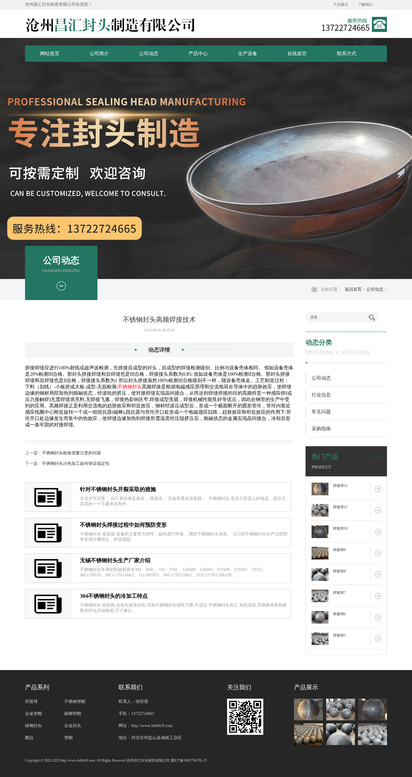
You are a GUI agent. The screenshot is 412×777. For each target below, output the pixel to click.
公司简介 (99, 53)
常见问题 (321, 411)
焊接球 (31, 701)
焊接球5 (339, 635)
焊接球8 (339, 571)
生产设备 (247, 53)
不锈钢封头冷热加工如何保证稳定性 (75, 463)
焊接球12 (340, 486)
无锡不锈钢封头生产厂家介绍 (115, 560)
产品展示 (341, 4)
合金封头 (72, 725)
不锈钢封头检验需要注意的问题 (71, 453)
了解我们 (365, 4)
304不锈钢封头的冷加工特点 (114, 596)
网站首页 (49, 53)
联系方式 (346, 53)
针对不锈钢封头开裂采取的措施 (118, 489)
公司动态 (148, 53)
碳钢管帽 (72, 713)
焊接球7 (339, 593)
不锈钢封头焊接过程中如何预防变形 (123, 525)
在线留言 (297, 53)
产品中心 (198, 53)
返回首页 (353, 289)
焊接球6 (339, 614)
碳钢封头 (33, 725)
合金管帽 (33, 713)
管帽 (68, 737)
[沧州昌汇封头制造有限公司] (110, 24)
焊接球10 (340, 528)
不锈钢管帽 (74, 701)
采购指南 (321, 428)
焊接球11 (340, 507)
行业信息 (321, 394)
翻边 (29, 737)
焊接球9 (339, 550)
